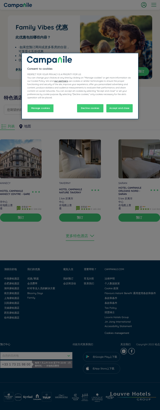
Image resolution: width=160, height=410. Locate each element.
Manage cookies (40, 108)
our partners (61, 81)
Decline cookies (90, 108)
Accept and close (119, 108)
